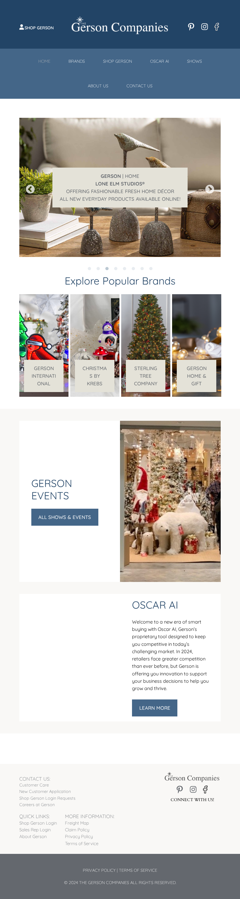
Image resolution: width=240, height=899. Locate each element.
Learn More (154, 708)
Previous (28, 187)
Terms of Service (138, 870)
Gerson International (44, 375)
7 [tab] (142, 261)
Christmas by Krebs (95, 375)
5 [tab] (124, 261)
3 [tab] (107, 261)
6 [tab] (133, 261)
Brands (76, 61)
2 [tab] (98, 261)
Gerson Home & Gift (197, 375)
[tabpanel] (43, 345)
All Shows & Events (64, 517)
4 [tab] (116, 261)
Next (207, 187)
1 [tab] (89, 261)
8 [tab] (151, 261)
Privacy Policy (99, 870)
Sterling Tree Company (145, 375)
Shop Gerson (39, 27)
